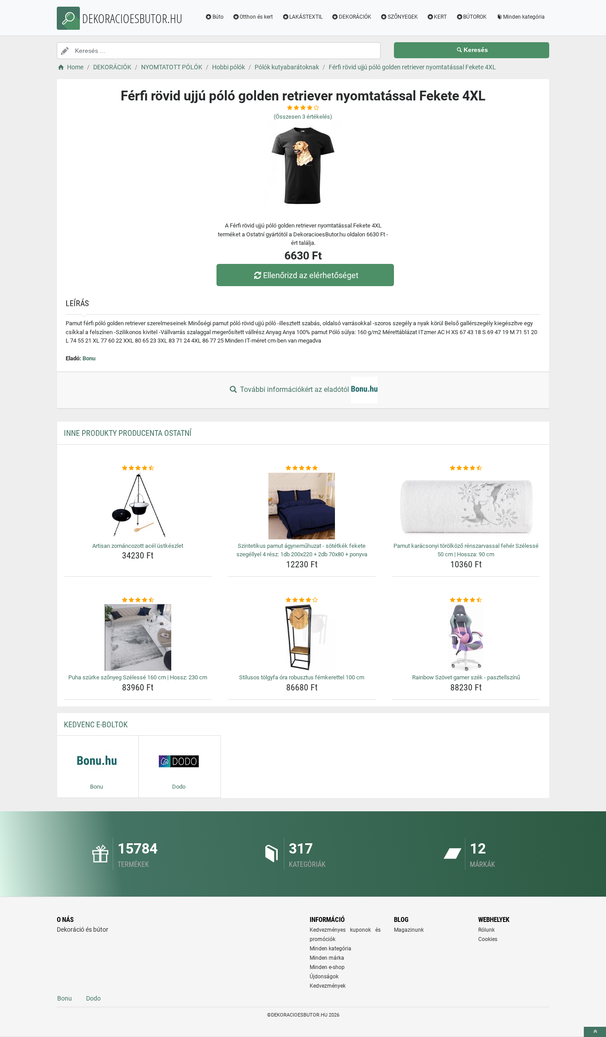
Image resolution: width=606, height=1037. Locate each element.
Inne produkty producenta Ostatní (128, 433)
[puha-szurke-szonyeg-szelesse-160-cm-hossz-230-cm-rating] (138, 600)
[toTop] (595, 1032)
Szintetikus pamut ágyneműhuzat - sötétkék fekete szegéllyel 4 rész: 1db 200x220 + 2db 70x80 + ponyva (301, 550)
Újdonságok (324, 976)
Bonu (89, 358)
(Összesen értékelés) (303, 116)
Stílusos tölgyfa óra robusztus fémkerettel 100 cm (301, 677)
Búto (218, 17)
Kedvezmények (328, 986)
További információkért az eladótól (294, 389)
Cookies (487, 939)
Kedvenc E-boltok (96, 724)
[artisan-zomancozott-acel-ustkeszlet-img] (138, 506)
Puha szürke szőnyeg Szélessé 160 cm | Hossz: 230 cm (137, 677)
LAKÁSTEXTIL (306, 17)
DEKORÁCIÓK (355, 17)
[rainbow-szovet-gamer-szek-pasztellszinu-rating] (466, 600)
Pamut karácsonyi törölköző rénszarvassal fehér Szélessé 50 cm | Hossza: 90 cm (466, 550)
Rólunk (486, 930)
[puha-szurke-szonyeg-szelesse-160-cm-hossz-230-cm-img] (138, 637)
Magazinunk (409, 930)
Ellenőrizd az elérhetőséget (310, 275)
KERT (440, 17)
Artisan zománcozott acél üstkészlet (137, 545)
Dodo (93, 998)
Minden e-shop (327, 967)
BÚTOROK (475, 17)
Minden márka (327, 958)
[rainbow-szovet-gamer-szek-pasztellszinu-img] (466, 637)
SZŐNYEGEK (403, 17)
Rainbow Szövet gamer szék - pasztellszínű (466, 677)
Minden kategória (524, 17)
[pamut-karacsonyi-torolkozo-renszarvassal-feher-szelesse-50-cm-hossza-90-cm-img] (466, 506)
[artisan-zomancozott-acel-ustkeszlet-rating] (138, 468)
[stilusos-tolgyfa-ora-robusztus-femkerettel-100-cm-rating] (302, 600)
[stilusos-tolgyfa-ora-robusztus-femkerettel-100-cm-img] (302, 637)
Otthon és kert (256, 17)
